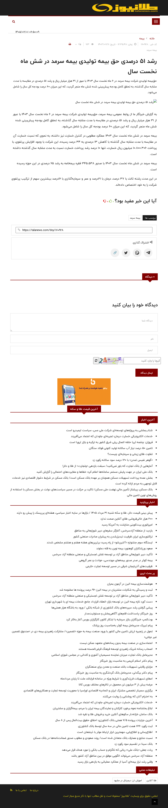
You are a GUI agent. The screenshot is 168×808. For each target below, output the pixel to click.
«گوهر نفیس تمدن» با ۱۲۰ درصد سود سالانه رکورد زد (122, 460)
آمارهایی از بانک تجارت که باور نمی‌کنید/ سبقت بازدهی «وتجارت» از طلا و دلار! (107, 465)
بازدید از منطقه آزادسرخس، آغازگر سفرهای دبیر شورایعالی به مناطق (113, 530)
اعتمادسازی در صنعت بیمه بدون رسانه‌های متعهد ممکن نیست (116, 643)
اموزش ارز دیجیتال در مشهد (128, 780)
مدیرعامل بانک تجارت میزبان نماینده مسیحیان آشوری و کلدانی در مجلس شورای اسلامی (102, 654)
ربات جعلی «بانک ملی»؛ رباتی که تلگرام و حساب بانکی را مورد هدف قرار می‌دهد (107, 749)
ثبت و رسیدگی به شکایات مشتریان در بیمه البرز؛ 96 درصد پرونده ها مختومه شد (106, 589)
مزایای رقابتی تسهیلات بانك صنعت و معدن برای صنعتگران (119, 666)
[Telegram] (148, 253)
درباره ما (34, 790)
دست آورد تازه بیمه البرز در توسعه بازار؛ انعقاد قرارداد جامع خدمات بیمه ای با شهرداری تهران (99, 601)
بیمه (141, 38)
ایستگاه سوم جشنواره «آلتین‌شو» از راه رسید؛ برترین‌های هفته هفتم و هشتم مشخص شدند (100, 542)
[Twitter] (126, 253)
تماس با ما (21, 790)
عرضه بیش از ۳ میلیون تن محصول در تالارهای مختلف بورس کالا (116, 684)
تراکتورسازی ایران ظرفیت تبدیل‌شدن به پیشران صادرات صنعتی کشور (113, 536)
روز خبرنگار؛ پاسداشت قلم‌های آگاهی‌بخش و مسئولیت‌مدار (118, 613)
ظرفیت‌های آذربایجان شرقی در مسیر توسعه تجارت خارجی (119, 566)
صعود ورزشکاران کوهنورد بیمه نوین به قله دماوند (124, 548)
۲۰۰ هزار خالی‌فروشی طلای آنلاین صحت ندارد (126, 518)
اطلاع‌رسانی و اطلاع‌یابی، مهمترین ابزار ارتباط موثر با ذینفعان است (115, 732)
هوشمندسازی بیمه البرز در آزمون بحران (130, 583)
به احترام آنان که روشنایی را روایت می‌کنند (128, 696)
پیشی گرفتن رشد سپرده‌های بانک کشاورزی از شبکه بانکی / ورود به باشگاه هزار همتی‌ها (102, 607)
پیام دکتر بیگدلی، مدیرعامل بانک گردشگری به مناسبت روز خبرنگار (114, 672)
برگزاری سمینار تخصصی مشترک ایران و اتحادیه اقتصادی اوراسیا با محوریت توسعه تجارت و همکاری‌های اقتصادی (88, 690)
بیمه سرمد (135, 218)
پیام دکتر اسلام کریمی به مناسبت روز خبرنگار (126, 660)
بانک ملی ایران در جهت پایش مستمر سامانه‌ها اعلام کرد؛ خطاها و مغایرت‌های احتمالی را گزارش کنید (94, 471)
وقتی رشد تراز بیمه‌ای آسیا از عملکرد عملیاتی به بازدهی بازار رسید (115, 761)
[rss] (11, 790)
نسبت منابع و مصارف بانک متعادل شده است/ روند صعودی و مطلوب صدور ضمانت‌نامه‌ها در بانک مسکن (93, 738)
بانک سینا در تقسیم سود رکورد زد (133, 743)
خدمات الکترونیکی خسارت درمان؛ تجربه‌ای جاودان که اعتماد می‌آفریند (112, 436)
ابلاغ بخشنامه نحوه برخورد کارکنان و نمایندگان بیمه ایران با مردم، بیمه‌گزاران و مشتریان (103, 708)
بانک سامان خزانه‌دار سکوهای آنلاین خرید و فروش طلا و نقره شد (115, 714)
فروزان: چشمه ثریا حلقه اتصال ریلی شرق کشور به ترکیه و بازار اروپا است (111, 442)
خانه (152, 38)
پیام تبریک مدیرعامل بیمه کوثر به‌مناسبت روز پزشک (122, 625)
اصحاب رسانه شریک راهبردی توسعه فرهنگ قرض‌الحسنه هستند (115, 648)
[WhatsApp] (137, 253)
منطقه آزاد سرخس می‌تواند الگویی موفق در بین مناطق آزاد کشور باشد (112, 755)
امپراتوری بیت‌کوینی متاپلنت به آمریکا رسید (127, 524)
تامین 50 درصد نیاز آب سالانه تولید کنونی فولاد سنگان (121, 448)
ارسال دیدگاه (147, 373)
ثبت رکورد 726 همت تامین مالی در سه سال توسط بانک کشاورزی (115, 726)
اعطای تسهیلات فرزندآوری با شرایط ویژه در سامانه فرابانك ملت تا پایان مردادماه (106, 678)
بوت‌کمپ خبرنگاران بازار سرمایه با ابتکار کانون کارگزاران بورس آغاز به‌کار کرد (109, 619)
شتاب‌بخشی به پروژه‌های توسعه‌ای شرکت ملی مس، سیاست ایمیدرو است (109, 430)
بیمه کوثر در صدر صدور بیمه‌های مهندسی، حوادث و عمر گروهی (116, 560)
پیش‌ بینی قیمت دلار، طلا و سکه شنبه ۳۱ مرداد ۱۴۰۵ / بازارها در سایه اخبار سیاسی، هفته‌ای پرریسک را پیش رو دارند (85, 512)
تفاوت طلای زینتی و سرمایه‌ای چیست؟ (130, 454)
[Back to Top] (155, 802)
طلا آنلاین (151, 780)
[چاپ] (69, 44)
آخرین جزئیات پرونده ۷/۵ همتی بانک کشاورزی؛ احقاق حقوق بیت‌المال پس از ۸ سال (104, 720)
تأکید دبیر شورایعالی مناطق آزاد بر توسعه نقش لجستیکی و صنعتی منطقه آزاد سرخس (102, 554)
